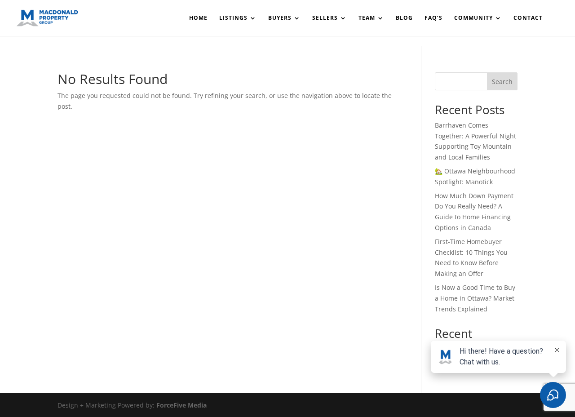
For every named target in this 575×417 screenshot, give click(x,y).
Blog (404, 18)
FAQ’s (433, 18)
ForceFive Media (181, 405)
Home (198, 18)
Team (366, 18)
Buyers (280, 18)
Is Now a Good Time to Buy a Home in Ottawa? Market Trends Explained (475, 298)
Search (502, 81)
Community (473, 18)
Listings (233, 18)
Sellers (325, 18)
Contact (528, 18)
